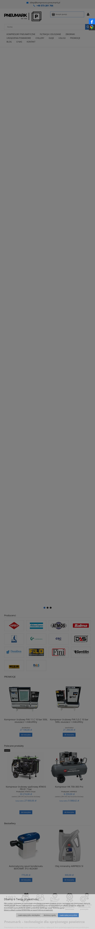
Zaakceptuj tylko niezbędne (29, 915)
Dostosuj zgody (50, 915)
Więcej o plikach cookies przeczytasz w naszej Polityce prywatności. (28, 910)
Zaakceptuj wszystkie (68, 915)
